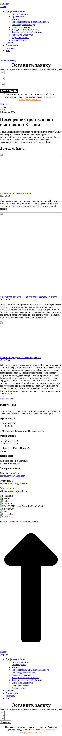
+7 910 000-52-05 (8, 55)
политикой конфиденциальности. (37, 98)
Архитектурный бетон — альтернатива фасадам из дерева (28, 297)
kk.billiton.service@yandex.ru (13, 483)
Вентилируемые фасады (23, 24)
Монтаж (16, 19)
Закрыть (4, 654)
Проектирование (20, 14)
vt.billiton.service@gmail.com (13, 491)
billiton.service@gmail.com (12, 476)
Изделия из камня (20, 37)
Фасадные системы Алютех (25, 29)
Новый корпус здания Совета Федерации (20, 357)
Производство (19, 16)
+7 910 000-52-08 (8, 58)
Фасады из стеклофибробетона (27, 32)
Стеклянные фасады (21, 27)
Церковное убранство (22, 35)
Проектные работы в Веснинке (15, 193)
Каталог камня (19, 40)
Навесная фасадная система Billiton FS (30, 22)
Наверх (3, 652)
